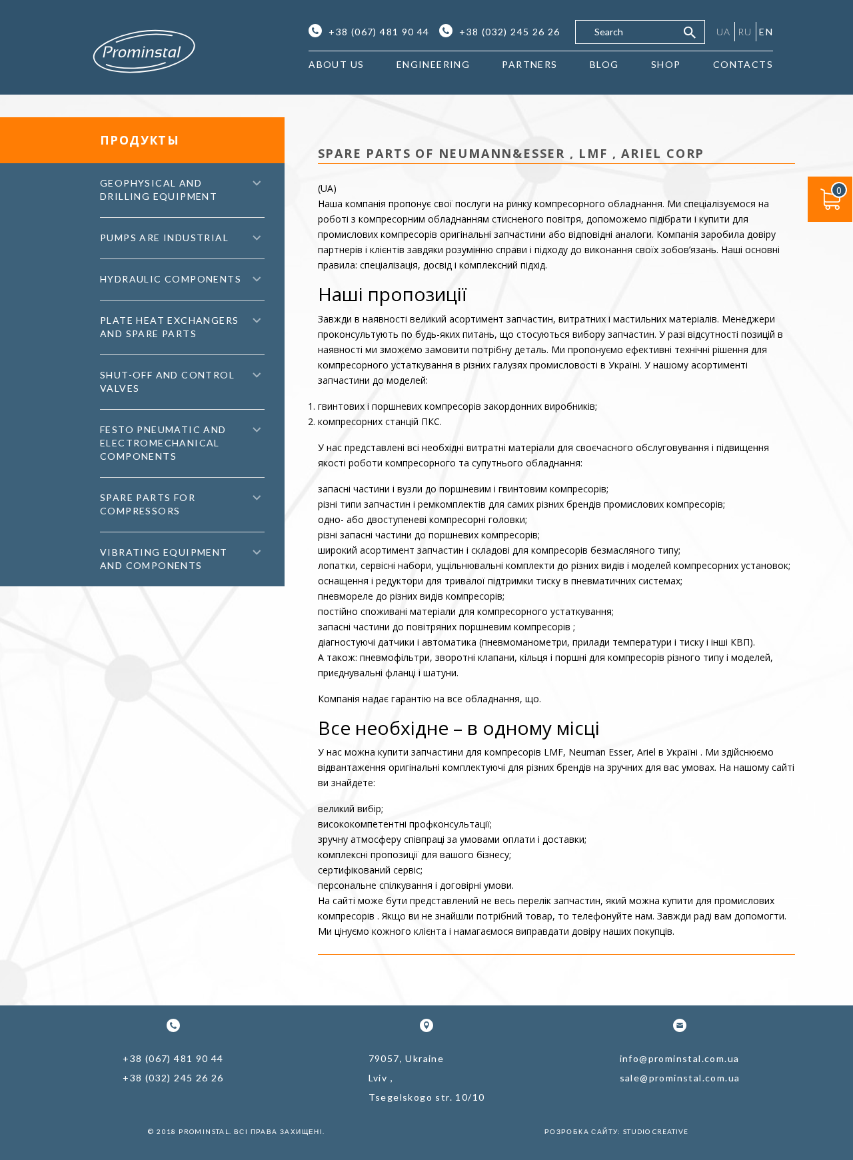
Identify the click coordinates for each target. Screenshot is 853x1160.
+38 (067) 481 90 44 (379, 31)
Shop (666, 64)
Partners (529, 64)
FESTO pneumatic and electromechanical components (163, 443)
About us (336, 64)
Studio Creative (655, 1131)
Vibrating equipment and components (164, 558)
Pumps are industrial (164, 237)
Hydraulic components (170, 279)
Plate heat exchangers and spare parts (169, 326)
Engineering (433, 64)
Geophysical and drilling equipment (158, 189)
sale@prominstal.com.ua (680, 1077)
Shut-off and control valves (167, 381)
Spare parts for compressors (147, 504)
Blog (604, 64)
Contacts (743, 64)
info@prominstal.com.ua (680, 1058)
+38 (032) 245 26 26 (509, 31)
